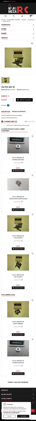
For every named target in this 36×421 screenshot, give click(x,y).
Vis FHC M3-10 (18, 238)
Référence (4, 89)
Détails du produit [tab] (19, 112)
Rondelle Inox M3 (18, 363)
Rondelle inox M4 (18, 160)
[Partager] (8, 105)
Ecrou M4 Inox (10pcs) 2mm (18, 199)
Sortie (9, 416)
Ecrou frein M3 (18, 324)
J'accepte (23, 416)
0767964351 (12, 1)
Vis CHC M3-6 (18, 277)
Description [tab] (5, 112)
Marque (19, 89)
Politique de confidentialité (11, 412)
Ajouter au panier (24, 100)
